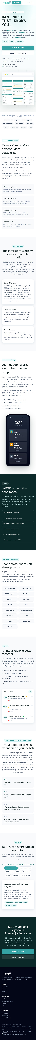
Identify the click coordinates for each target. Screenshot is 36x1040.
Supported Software (7, 1001)
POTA (18, 872)
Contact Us (5, 1013)
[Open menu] (32, 2)
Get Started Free (18, 48)
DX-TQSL (4, 989)
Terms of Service (6, 1018)
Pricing (3, 991)
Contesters (26, 872)
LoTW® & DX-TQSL (25, 868)
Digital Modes (26, 875)
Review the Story (18, 957)
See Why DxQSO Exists (18, 53)
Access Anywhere (10, 868)
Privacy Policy (5, 1015)
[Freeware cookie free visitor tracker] (18, 1034)
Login (28, 2)
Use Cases (5, 999)
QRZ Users (9, 872)
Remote (15, 875)
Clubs (8, 875)
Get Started (16, 2)
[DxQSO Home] (6, 2)
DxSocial (4, 1003)
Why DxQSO (5, 987)
